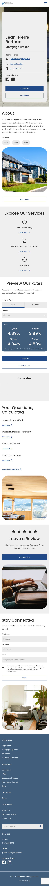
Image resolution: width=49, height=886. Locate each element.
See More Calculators (10, 469)
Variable (35, 305)
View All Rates (24, 366)
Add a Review (24, 557)
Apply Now (24, 88)
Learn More (24, 199)
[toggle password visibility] (40, 826)
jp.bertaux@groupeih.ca (20, 58)
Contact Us (6, 818)
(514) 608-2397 (16, 63)
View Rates (24, 96)
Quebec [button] (6, 315)
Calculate (6, 425)
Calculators (6, 770)
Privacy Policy (24, 880)
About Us (6, 810)
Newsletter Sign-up (10, 782)
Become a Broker (9, 814)
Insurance (6, 753)
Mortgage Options (10, 749)
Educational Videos (10, 778)
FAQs (4, 774)
